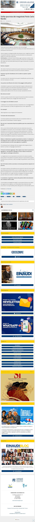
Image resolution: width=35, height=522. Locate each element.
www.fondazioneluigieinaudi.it (17, 500)
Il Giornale (9, 188)
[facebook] (28, 9)
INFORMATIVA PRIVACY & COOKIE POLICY (17, 513)
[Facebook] (7, 193)
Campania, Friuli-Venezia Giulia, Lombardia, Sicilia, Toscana (17, 508)
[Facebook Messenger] (3, 193)
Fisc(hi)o (20, 228)
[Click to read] (9, 225)
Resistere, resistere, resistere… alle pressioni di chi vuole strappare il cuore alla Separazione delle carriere (9, 218)
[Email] (10, 193)
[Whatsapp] (1, 193)
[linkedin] (26, 9)
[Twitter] (5, 193)
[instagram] (29, 9)
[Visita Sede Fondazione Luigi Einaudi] (17, 7)
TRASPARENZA (17, 512)
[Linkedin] (8, 193)
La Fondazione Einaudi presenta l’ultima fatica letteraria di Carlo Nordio (25, 218)
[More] (14, 193)
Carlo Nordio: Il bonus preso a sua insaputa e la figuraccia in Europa (9, 228)
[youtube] (31, 9)
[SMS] (12, 193)
